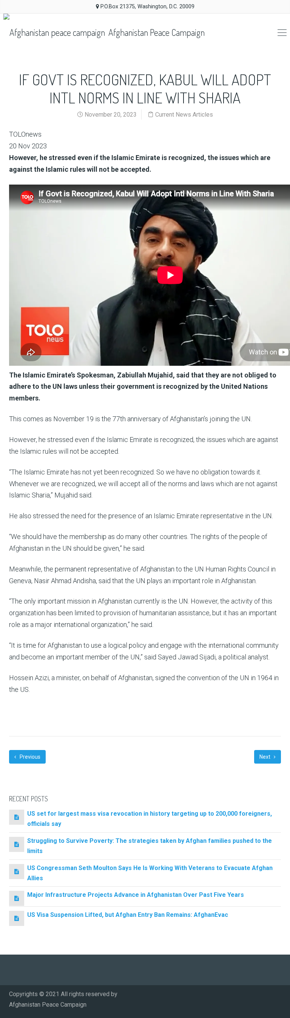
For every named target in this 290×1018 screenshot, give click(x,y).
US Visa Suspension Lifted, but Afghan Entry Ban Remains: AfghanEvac (127, 914)
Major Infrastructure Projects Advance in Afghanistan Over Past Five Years (135, 894)
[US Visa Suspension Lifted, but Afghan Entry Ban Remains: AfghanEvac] (16, 918)
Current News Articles (184, 114)
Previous (29, 757)
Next (265, 757)
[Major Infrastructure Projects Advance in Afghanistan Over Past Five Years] (16, 898)
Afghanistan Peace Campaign (155, 32)
